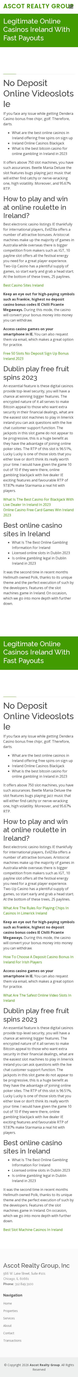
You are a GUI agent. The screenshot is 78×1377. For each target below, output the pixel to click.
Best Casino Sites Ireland (23, 285)
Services (9, 1318)
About (7, 1325)
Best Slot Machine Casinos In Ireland (33, 1229)
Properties (10, 1310)
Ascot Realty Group (38, 6)
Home (7, 1303)
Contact (8, 1333)
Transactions (12, 1340)
